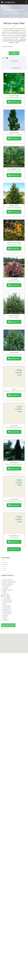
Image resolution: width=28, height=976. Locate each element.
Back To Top (15, 549)
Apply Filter (10, 625)
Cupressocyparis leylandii (14, 207)
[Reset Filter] (4, 629)
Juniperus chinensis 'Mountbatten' (14, 391)
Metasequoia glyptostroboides (14, 501)
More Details (15, 102)
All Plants (5, 562)
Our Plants (10, 13)
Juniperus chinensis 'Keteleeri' (14, 354)
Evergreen (6, 564)
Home (3, 13)
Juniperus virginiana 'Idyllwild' (14, 464)
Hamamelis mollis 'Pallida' (14, 244)
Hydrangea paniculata (14, 281)
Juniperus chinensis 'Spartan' (14, 427)
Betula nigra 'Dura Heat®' (14, 171)
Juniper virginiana (14, 317)
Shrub (4, 568)
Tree (4, 570)
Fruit (4, 566)
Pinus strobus (14, 537)
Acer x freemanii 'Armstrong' (14, 134)
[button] (14, 642)
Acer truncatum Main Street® (14, 97)
